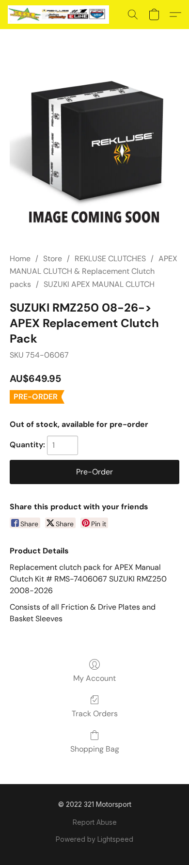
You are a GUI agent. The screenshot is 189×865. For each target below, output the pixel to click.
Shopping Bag (94, 749)
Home (20, 258)
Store (52, 258)
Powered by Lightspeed (94, 839)
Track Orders (95, 713)
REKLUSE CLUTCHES (110, 258)
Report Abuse (95, 822)
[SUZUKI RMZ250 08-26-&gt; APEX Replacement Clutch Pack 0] (94, 152)
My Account (94, 678)
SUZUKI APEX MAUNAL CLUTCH (99, 284)
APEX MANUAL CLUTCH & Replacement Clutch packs (93, 271)
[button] (61, 14)
